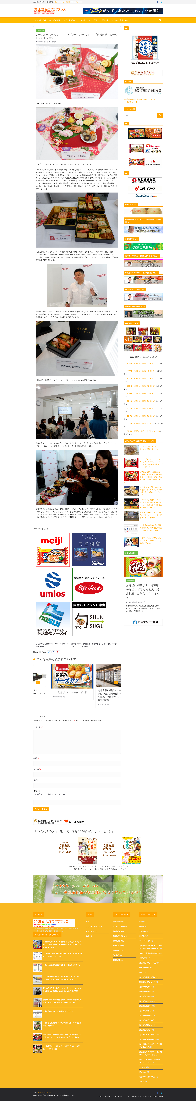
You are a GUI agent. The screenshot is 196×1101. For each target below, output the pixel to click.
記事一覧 (89, 936)
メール (37, 769)
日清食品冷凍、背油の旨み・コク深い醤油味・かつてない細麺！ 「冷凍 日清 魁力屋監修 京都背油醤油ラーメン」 (143, 477)
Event (96, 20)
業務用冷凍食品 (145, 991)
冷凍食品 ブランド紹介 (148, 963)
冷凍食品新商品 (54, 20)
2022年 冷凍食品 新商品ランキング (140, 378)
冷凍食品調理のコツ (146, 1025)
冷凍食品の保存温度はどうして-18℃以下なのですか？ (62, 965)
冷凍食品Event (118, 960)
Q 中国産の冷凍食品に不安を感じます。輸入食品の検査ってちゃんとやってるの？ (151, 527)
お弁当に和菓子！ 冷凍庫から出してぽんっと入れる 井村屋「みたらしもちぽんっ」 (143, 591)
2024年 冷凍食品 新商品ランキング (140, 363)
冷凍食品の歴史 (118, 945)
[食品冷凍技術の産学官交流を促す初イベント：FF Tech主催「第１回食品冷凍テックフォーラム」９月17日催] (99, 666)
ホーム (88, 922)
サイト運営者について (134, 1096)
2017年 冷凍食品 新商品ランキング (140, 416)
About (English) (158, 1096)
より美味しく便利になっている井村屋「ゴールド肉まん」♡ (52, 644)
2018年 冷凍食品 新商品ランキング (140, 408)
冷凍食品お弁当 (118, 931)
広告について (147, 1096)
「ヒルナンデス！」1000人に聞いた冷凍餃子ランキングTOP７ (151, 449)
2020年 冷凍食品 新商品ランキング (140, 393)
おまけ (141, 1081)
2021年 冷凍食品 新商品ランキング (140, 386)
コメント (38, 727)
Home (100, 1096)
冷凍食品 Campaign (147, 1039)
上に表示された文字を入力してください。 (50, 794)
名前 (36, 758)
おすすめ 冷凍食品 (120, 926)
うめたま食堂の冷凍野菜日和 (149, 953)
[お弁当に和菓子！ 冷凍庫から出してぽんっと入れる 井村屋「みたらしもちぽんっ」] (143, 558)
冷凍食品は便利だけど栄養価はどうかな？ (58, 1011)
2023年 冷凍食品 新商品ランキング (140, 371)
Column (105, 20)
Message (142, 1072)
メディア (142, 958)
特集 (141, 972)
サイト (36, 780)
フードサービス (145, 941)
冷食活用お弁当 (145, 987)
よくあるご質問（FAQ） (120, 20)
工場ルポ (142, 931)
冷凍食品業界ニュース (147, 1034)
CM (140, 922)
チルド (141, 926)
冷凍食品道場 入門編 (147, 977)
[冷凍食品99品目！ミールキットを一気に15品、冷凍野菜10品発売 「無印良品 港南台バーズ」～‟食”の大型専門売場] (54, 666)
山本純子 (53, 42)
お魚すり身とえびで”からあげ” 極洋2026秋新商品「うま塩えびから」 (150, 540)
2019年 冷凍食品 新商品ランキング (140, 401)
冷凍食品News (40, 20)
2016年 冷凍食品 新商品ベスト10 (140, 423)
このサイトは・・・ (120, 1096)
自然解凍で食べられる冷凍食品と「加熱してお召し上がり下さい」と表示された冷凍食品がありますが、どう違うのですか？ (62, 944)
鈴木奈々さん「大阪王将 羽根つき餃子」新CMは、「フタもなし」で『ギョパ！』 (94, 645)
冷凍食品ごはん (84, 20)
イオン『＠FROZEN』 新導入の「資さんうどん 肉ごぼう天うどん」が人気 (151, 515)
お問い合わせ (108, 1096)
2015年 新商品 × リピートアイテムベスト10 (143, 431)
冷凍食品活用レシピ (120, 936)
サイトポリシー (91, 931)
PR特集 (142, 936)
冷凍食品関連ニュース (147, 982)
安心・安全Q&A (69, 20)
